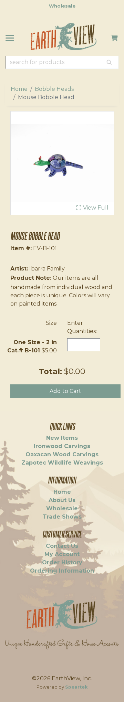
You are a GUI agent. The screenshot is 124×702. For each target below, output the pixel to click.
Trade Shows (62, 516)
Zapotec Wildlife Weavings (62, 462)
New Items (62, 438)
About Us (62, 500)
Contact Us (62, 546)
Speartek (76, 687)
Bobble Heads (54, 89)
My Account (62, 554)
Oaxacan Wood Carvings (62, 454)
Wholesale (62, 6)
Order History (62, 562)
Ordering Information (62, 570)
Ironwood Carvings (62, 446)
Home (19, 89)
